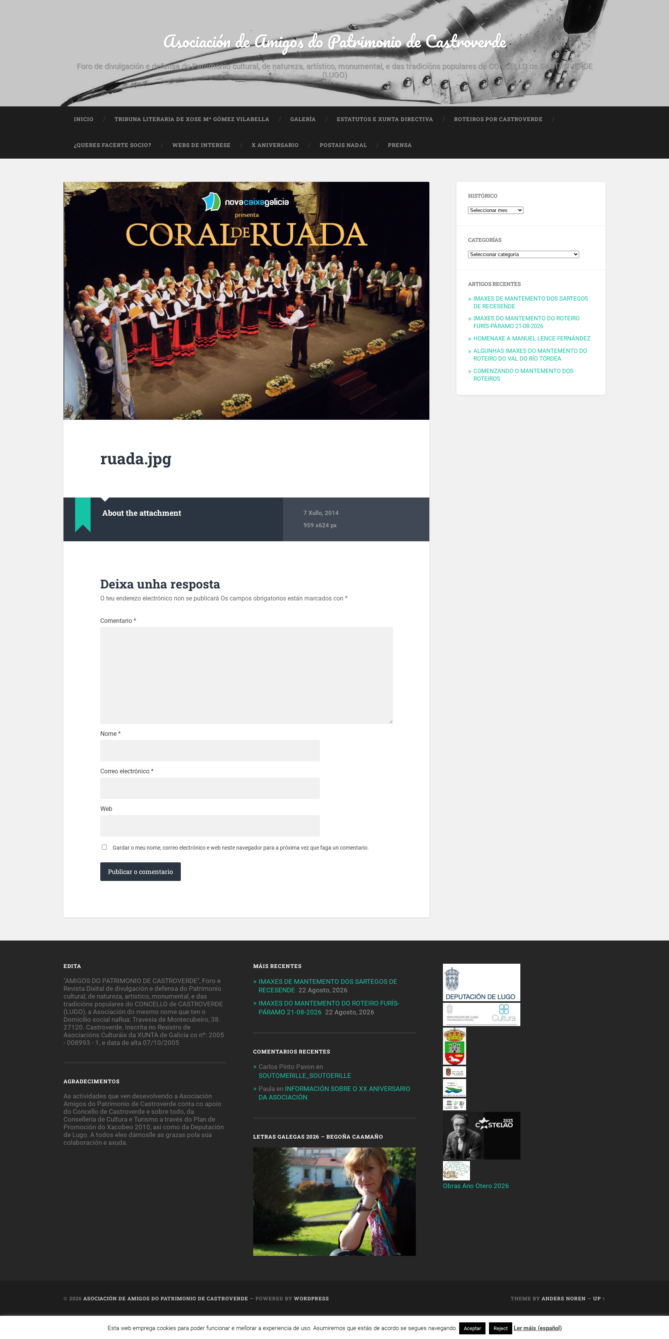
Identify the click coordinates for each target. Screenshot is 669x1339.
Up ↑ (599, 1298)
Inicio (84, 119)
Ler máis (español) (538, 1328)
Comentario (118, 621)
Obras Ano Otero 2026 (476, 1186)
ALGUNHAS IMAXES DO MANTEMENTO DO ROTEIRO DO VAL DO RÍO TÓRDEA (530, 354)
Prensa (400, 145)
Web (106, 809)
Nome (110, 734)
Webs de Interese (201, 145)
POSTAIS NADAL (343, 145)
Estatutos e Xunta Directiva (385, 119)
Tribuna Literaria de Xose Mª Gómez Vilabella (192, 119)
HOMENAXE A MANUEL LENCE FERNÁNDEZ (531, 338)
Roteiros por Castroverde (498, 119)
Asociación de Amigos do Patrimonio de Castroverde (334, 41)
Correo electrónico (127, 771)
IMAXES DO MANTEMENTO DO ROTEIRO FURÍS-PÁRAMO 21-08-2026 (526, 322)
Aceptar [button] (472, 1328)
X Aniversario (275, 145)
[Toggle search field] (592, 145)
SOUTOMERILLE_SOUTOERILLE (305, 1075)
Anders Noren (564, 1298)
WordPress (311, 1298)
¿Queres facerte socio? (112, 145)
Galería (303, 119)
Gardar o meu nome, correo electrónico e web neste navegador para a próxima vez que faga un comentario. (241, 848)
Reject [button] (501, 1328)
